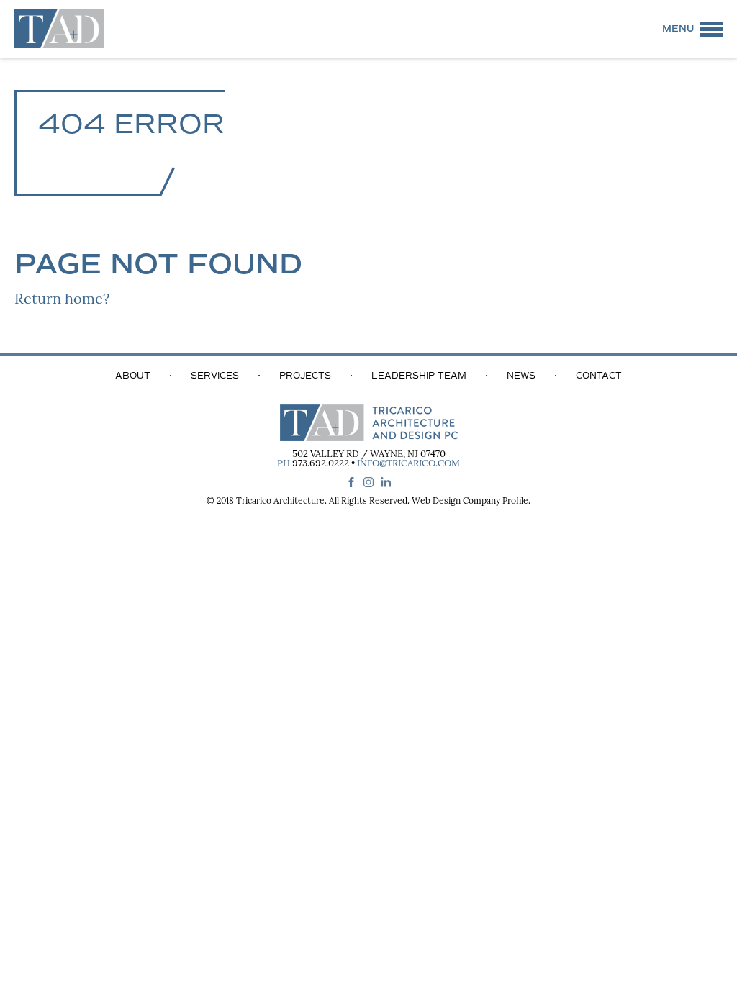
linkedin (386, 482)
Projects (305, 376)
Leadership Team (418, 376)
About (132, 376)
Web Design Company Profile (470, 501)
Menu (678, 29)
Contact (599, 376)
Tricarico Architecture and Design (59, 28)
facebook (351, 482)
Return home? (61, 300)
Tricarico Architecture (280, 501)
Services (215, 376)
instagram (368, 482)
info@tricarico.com (408, 463)
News (521, 376)
